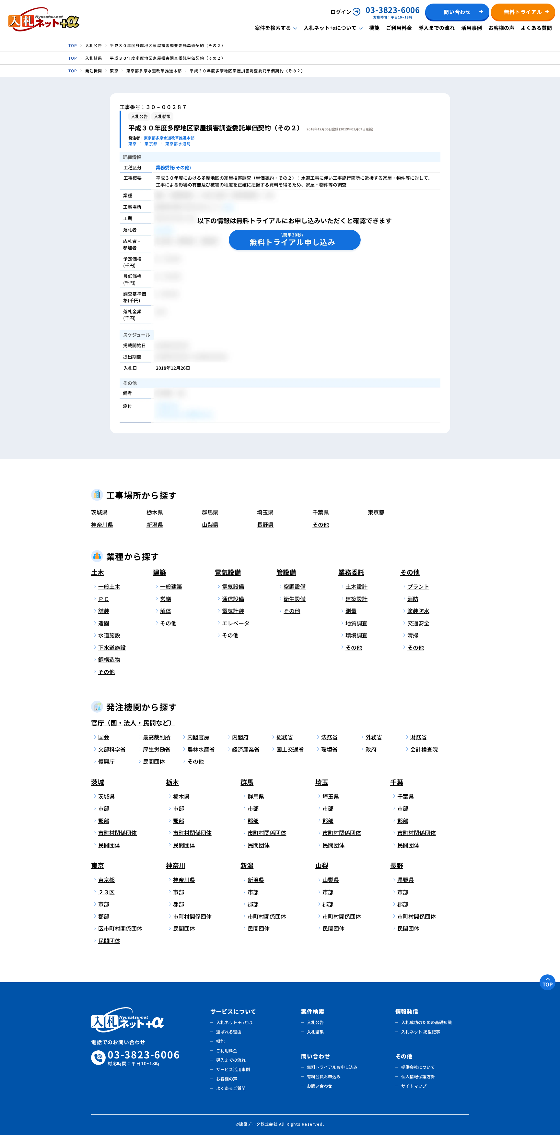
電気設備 (228, 572)
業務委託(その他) (173, 167)
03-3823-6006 (144, 1057)
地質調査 (356, 623)
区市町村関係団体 (119, 928)
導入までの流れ (436, 27)
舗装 (103, 611)
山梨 (321, 865)
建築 (159, 572)
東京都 (376, 512)
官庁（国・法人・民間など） (133, 722)
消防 (412, 599)
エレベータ (236, 623)
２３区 (106, 892)
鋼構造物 (109, 659)
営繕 (165, 599)
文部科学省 (112, 749)
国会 (103, 737)
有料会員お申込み (324, 1076)
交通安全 (418, 623)
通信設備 (233, 599)
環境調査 (356, 635)
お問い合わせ (319, 1086)
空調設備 (295, 586)
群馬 (246, 782)
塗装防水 (418, 611)
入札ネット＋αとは (234, 1022)
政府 (371, 749)
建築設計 (356, 599)
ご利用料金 (399, 27)
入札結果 (315, 1032)
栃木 (172, 782)
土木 (97, 572)
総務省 (284, 737)
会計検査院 (424, 749)
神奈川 (175, 865)
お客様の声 (501, 27)
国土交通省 (290, 749)
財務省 (418, 737)
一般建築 (171, 586)
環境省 (329, 749)
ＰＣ (103, 599)
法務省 (329, 737)
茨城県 (99, 512)
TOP (547, 984)
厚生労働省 (156, 749)
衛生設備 (295, 599)
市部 (103, 808)
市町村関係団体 (117, 832)
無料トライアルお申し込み (332, 1067)
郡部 (103, 820)
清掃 (412, 635)
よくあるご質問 (231, 1088)
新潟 (246, 865)
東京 (97, 865)
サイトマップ (413, 1086)
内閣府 (240, 737)
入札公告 (315, 1022)
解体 (165, 611)
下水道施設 (112, 647)
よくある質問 (536, 27)
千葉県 (320, 512)
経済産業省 (246, 749)
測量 (350, 611)
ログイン (341, 12)
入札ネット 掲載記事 (420, 1032)
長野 (396, 865)
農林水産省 (201, 749)
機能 (374, 27)
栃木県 (154, 512)
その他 (320, 524)
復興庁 (106, 761)
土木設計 (356, 586)
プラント (418, 586)
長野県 (265, 524)
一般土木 (109, 586)
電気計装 (233, 611)
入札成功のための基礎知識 (426, 1022)
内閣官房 (198, 737)
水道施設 (109, 635)
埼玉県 (265, 512)
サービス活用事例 (233, 1069)
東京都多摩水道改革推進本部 (169, 137)
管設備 (286, 572)
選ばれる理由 (228, 1032)
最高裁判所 (156, 737)
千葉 (396, 782)
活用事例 (471, 27)
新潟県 (154, 524)
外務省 (374, 737)
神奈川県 (102, 524)
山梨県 (210, 524)
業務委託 (351, 572)
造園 (103, 623)
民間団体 (154, 761)
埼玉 (321, 782)
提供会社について (418, 1067)
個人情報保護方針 (418, 1076)
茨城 (97, 782)
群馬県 (210, 512)
